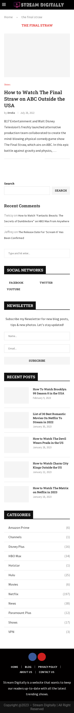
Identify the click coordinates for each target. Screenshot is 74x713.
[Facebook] (32, 657)
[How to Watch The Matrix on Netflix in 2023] (16, 494)
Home (8, 17)
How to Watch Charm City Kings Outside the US (50, 465)
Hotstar (39, 565)
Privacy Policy (47, 667)
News (39, 603)
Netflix (39, 594)
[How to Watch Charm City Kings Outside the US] (16, 469)
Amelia (11, 113)
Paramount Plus (39, 613)
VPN (39, 632)
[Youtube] (42, 657)
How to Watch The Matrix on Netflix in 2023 (50, 490)
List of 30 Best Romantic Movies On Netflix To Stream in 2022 (49, 418)
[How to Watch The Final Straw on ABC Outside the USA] (37, 55)
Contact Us (46, 672)
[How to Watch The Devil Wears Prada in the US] (16, 445)
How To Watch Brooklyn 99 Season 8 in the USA (49, 391)
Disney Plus (39, 547)
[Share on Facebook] (35, 159)
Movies (39, 584)
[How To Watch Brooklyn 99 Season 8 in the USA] (16, 395)
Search (9, 183)
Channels (39, 537)
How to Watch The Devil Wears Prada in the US (49, 441)
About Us (26, 672)
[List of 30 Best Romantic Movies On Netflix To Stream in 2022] (16, 420)
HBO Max (39, 556)
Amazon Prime (39, 528)
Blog (28, 667)
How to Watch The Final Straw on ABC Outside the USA (34, 99)
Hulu (39, 575)
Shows (39, 622)
